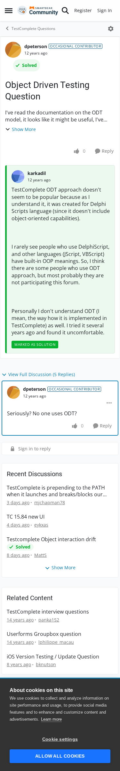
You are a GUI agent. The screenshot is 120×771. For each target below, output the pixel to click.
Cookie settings (60, 739)
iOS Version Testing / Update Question (53, 656)
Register (83, 10)
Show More (24, 129)
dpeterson (35, 46)
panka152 (48, 620)
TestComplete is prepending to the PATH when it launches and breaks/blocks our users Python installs (56, 491)
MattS (40, 555)
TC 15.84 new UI (25, 516)
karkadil (37, 173)
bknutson (46, 664)
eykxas (41, 525)
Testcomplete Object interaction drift (51, 539)
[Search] (65, 10)
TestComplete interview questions (48, 611)
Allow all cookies (59, 756)
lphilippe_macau (56, 642)
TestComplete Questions (33, 28)
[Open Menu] (110, 28)
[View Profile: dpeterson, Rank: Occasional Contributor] (13, 50)
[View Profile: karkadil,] (18, 176)
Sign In (104, 10)
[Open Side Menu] (9, 10)
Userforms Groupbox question (44, 634)
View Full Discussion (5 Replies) (41, 374)
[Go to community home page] (37, 10)
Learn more (51, 719)
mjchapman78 (49, 502)
